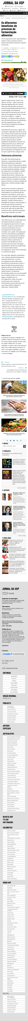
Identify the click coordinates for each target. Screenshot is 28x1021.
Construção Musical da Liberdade (12, 910)
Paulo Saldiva (10, 872)
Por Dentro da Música (12, 959)
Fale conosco (6, 606)
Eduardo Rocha (10, 840)
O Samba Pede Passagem (13, 945)
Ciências (14, 678)
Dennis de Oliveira (11, 749)
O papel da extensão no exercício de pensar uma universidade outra (19, 508)
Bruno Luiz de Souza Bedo (13, 832)
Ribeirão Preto (7, 698)
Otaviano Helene (11, 802)
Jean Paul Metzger (11, 775)
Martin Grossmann (11, 866)
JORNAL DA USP (13, 2)
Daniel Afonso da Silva (12, 741)
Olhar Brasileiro (10, 949)
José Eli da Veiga (11, 854)
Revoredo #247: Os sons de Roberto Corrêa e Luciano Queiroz (12, 454)
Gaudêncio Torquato (11, 763)
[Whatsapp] (7, 56)
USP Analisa (10, 981)
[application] (12, 93)
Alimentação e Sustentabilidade (11, 707)
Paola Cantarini (10, 804)
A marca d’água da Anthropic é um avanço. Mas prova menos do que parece (19, 524)
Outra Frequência (11, 955)
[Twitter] (5, 56)
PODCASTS (7, 703)
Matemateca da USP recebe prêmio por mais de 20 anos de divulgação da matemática (17, 549)
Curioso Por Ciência (11, 711)
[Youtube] (14, 440)
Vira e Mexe (9, 989)
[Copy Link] (16, 56)
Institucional (14, 687)
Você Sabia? (10, 991)
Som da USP (10, 971)
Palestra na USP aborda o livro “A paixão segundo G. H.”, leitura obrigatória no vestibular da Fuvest (17, 563)
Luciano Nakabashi (11, 856)
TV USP (6, 819)
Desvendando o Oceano (12, 713)
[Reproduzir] (3, 93)
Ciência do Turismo (11, 709)
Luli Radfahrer (10, 858)
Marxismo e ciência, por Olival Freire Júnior (19, 493)
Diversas (9, 921)
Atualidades (6, 48)
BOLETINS (6, 993)
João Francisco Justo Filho (13, 779)
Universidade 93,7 (11, 975)
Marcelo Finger (10, 860)
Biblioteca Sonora (11, 903)
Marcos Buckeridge (11, 796)
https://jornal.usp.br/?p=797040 (10, 51)
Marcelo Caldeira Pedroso (13, 791)
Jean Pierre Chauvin (11, 777)
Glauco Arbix (10, 846)
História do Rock (11, 929)
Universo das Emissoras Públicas (12, 978)
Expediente (5, 645)
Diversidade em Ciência (12, 923)
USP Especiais (10, 983)
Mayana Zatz (10, 868)
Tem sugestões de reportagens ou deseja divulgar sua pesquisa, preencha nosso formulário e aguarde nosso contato (13, 602)
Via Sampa (9, 987)
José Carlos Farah (11, 852)
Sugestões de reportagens (10, 598)
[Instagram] (21, 440)
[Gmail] (14, 56)
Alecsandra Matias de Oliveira (13, 737)
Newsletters (5, 613)
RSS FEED (5, 663)
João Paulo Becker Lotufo (13, 850)
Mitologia (9, 941)
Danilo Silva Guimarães (12, 745)
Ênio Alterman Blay (11, 753)
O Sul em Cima (10, 947)
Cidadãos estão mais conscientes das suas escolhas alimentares (14, 434)
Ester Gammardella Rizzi (12, 755)
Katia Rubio (9, 789)
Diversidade (14, 683)
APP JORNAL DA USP (8, 661)
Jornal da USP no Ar (14, 48)
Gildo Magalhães (11, 765)
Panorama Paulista (11, 718)
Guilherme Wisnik (11, 848)
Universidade (14, 692)
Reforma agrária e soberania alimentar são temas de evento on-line (14, 396)
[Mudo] (18, 93)
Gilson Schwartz (11, 842)
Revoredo (9, 965)
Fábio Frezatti (10, 759)
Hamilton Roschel (11, 769)
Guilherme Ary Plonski (12, 767)
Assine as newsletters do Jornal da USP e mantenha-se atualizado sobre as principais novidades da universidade (12, 616)
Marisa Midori (10, 864)
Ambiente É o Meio (11, 897)
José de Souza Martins (12, 781)
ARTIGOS (6, 725)
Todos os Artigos (22, 535)
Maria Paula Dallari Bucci (12, 800)
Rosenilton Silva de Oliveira (13, 808)
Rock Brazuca (10, 967)
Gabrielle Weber (10, 761)
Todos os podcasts (21, 488)
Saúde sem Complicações (13, 969)
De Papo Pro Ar (10, 917)
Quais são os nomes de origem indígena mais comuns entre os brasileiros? (16, 542)
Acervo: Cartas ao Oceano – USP (13, 892)
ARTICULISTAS (8, 733)
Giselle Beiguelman (11, 844)
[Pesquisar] (24, 446)
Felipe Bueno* (8, 60)
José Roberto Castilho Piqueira (12, 786)
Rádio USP (14, 49)
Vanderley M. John (11, 810)
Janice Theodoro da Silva (12, 773)
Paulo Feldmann (10, 806)
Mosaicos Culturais (11, 943)
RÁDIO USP (7, 882)
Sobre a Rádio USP (11, 885)
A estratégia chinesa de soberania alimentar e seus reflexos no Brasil (14, 415)
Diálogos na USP (11, 919)
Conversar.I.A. (10, 912)
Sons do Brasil (10, 973)
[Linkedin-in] (17, 440)
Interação (9, 931)
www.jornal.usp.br (7, 316)
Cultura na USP (10, 914)
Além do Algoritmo (11, 895)
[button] (24, 13)
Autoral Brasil (10, 901)
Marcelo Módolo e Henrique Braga (13, 793)
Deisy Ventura (10, 747)
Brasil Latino (10, 905)
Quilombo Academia (11, 961)
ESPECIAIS (7, 728)
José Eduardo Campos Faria (13, 783)
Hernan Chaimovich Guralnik (13, 771)
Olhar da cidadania (11, 951)
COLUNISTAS (7, 827)
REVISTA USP (8, 816)
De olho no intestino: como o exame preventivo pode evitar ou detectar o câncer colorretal (17, 556)
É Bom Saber (10, 925)
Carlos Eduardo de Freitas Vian (13, 835)
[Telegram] (12, 56)
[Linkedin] (9, 56)
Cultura (14, 681)
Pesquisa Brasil (10, 957)
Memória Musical (11, 939)
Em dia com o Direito (11, 927)
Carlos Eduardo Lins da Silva (13, 838)
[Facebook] (3, 56)
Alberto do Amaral (11, 830)
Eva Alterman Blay (11, 757)
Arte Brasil (9, 899)
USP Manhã (9, 985)
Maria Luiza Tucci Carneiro (13, 798)
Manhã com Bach (11, 937)
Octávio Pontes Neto (12, 870)
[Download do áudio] (25, 93)
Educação (14, 685)
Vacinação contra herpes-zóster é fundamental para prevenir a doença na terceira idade (17, 570)
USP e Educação (11, 722)
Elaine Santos (10, 751)
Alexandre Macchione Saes (13, 739)
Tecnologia (14, 690)
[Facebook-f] (7, 440)
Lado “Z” (9, 933)
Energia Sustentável (11, 716)
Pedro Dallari (10, 874)
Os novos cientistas (11, 953)
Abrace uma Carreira (11, 890)
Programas (9, 887)
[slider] (21, 93)
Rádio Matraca (10, 963)
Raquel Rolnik (10, 876)
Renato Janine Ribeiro (12, 878)
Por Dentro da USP (11, 720)
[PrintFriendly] (18, 56)
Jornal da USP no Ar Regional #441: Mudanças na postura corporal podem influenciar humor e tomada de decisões (18, 462)
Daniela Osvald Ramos (12, 743)
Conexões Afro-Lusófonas (13, 907)
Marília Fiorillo (10, 862)
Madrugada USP (10, 935)
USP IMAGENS (8, 822)
